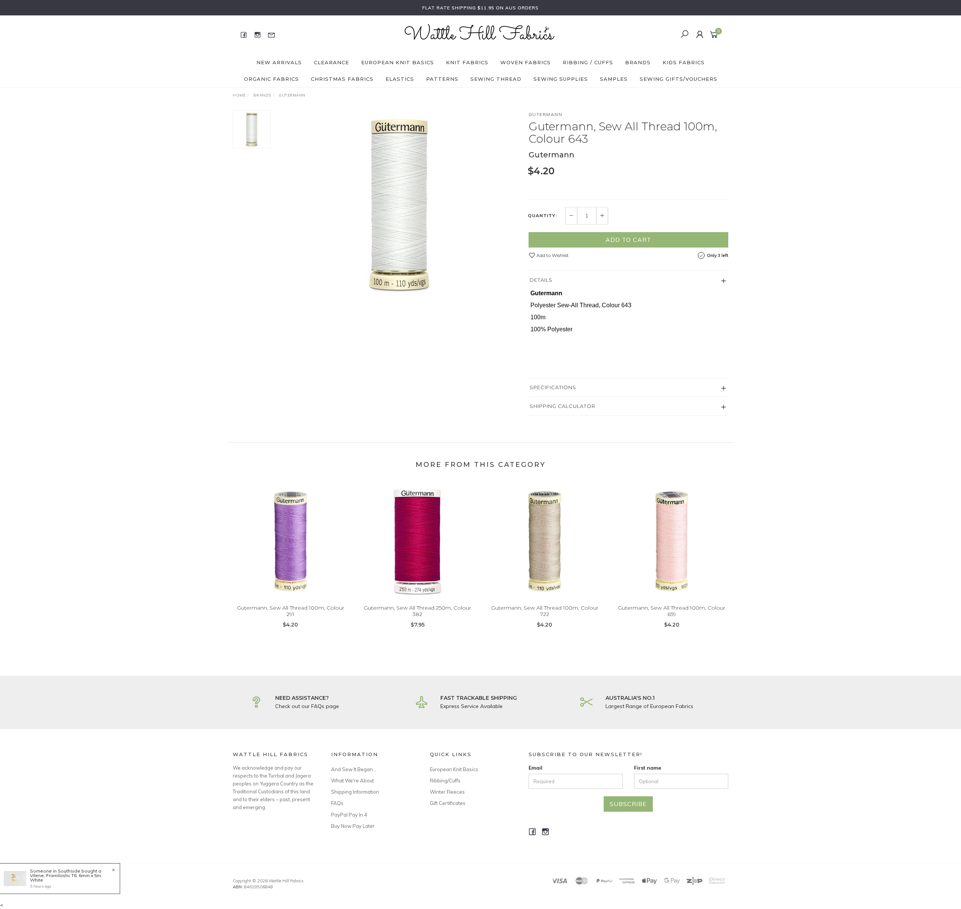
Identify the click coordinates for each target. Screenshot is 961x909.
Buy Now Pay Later (353, 826)
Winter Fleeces (447, 792)
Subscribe (628, 804)
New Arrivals (279, 62)
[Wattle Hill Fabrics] (480, 34)
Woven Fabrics (525, 62)
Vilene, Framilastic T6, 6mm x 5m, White (66, 878)
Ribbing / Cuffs (588, 62)
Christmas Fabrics (342, 79)
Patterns (442, 79)
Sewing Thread (495, 79)
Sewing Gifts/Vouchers (678, 79)
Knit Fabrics (467, 62)
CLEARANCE (331, 62)
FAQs (337, 803)
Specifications (553, 387)
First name (647, 767)
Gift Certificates (447, 803)
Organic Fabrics (271, 79)
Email (535, 767)
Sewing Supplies (560, 79)
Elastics (400, 79)
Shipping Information (355, 792)
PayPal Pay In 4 (349, 815)
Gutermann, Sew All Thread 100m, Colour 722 (544, 611)
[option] (399, 204)
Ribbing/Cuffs (445, 781)
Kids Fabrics (684, 62)
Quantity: (542, 215)
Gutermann (546, 114)
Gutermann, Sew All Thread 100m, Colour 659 (671, 611)
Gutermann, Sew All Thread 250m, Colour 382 (417, 611)
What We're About (352, 781)
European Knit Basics (397, 62)
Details (541, 280)
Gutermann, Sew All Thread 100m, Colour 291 (290, 611)
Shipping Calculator (562, 406)
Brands (638, 62)
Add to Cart (628, 239)
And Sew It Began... (353, 769)
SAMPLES (614, 79)
